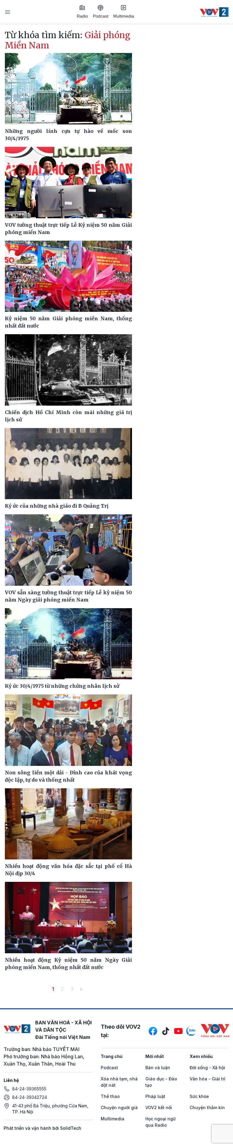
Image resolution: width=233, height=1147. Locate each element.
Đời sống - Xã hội (207, 1067)
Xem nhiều (201, 1056)
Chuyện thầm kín (207, 1107)
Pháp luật (155, 1096)
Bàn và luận (157, 1067)
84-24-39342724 (29, 1097)
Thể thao (110, 1096)
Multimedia (123, 16)
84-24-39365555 (29, 1088)
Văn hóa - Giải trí (207, 1078)
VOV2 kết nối (158, 1107)
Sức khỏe (199, 1096)
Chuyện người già (119, 1107)
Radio (82, 16)
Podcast (100, 16)
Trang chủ (112, 1056)
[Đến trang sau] (82, 989)
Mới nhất (154, 1056)
